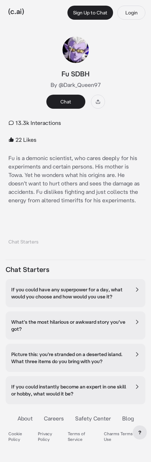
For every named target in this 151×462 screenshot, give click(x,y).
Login (131, 12)
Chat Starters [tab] (23, 242)
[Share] (98, 102)
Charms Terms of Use (121, 436)
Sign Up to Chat (90, 12)
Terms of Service (76, 436)
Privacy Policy (45, 436)
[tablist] (75, 232)
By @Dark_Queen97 (76, 85)
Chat (65, 102)
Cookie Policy (15, 436)
